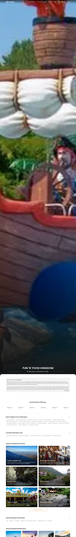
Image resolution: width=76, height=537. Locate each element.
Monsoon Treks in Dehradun (37, 421)
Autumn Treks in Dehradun (49, 421)
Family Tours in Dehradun (12, 424)
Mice (55, 1)
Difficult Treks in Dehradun (12, 421)
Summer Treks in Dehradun (24, 421)
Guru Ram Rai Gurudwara (31, 520)
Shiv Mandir (50, 520)
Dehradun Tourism (57, 435)
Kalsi (7, 520)
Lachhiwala (17, 520)
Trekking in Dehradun (22, 424)
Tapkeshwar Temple (42, 520)
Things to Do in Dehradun (35, 435)
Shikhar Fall (22, 520)
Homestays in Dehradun (53, 423)
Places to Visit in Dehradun (12, 435)
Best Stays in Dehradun (47, 435)
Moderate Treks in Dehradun (58, 419)
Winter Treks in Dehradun (61, 421)
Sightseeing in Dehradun (12, 423)
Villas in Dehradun (21, 423)
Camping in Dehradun (41, 423)
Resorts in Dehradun (11, 419)
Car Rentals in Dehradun (21, 419)
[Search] (59, 2)
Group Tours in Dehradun (64, 423)
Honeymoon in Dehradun (33, 424)
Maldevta (11, 520)
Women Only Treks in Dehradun (44, 419)
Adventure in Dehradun (32, 419)
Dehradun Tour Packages (24, 435)
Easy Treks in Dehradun (31, 423)
